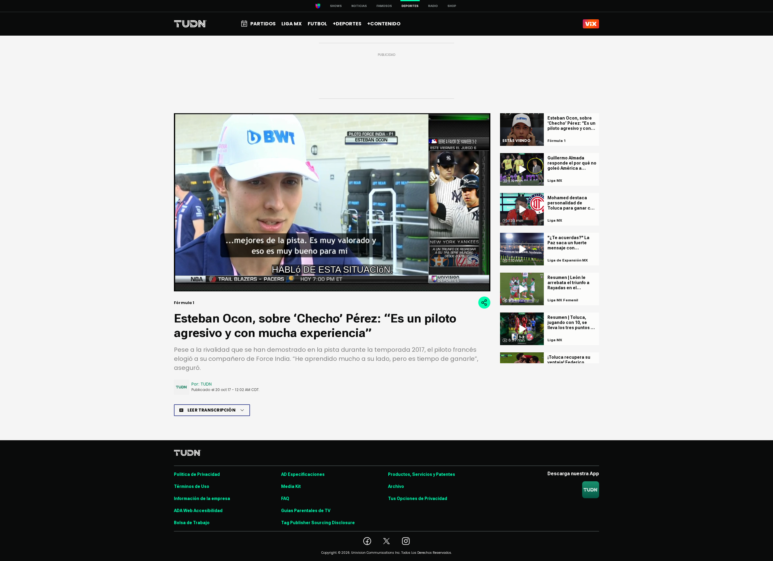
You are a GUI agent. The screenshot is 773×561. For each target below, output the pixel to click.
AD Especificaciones (303, 474)
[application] (332, 202)
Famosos (384, 6)
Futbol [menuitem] (317, 23)
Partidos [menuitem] (263, 23)
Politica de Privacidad (197, 474)
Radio (433, 6)
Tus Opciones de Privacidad (417, 498)
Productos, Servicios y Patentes (421, 474)
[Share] (484, 303)
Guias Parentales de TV (305, 510)
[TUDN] (190, 24)
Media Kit (291, 486)
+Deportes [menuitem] (347, 23)
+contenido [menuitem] (383, 23)
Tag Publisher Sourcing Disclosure (318, 522)
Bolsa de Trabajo (192, 522)
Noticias (359, 6)
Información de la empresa (202, 498)
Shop (451, 6)
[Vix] (591, 23)
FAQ (285, 498)
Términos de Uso (191, 486)
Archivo (396, 486)
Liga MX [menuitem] (291, 23)
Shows (336, 6)
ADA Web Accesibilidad (198, 510)
